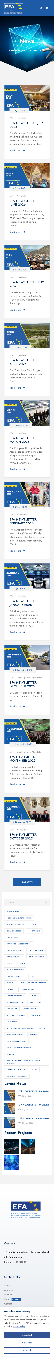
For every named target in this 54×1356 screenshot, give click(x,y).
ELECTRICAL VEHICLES (15, 976)
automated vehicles (15, 924)
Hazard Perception (15, 996)
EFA (11, 118)
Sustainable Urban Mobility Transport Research (24, 1062)
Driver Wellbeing (14, 957)
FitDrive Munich (28, 989)
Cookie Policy (19, 1326)
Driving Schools (36, 957)
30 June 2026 (19, 188)
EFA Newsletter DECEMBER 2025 (23, 684)
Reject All (27, 1350)
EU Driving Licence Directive (33, 983)
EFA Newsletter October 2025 (23, 836)
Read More (15, 150)
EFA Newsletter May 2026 (27, 284)
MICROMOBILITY (30, 1009)
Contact (8, 1303)
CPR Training (34, 931)
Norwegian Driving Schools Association (26, 1028)
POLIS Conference (15, 1035)
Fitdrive (10, 989)
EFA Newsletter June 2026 (23, 202)
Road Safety (12, 1054)
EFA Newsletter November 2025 (23, 758)
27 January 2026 (21, 588)
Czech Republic (13, 937)
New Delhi (36, 1015)
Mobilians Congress (16, 1015)
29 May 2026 (19, 269)
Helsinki (34, 996)
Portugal (34, 1035)
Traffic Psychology (16, 1069)
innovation (35, 1002)
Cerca (46, 902)
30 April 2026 (20, 347)
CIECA (34, 924)
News (12, 1299)
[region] (27, 1331)
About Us (8, 1290)
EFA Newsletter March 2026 (23, 440)
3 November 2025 (22, 822)
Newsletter (21, 118)
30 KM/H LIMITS (13, 911)
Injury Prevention (15, 1002)
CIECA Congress (14, 931)
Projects (8, 1294)
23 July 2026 (19, 110)
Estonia (10, 983)
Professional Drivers (16, 1041)
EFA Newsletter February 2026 (23, 521)
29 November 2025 (22, 744)
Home (7, 1285)
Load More (27, 882)
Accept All (27, 1335)
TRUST (34, 1069)
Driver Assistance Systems (18, 944)
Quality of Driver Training (19, 1048)
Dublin (9, 963)
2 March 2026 (20, 507)
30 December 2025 (22, 670)
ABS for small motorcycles (19, 918)
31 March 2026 (20, 425)
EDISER (22, 963)
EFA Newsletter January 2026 (23, 603)
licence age (12, 1009)
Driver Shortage (14, 950)
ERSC (33, 976)
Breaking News (24, 677)
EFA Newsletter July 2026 (27, 125)
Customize (27, 1342)
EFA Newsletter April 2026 (23, 362)
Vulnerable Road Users (17, 1076)
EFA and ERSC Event (15, 970)
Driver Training (36, 950)
